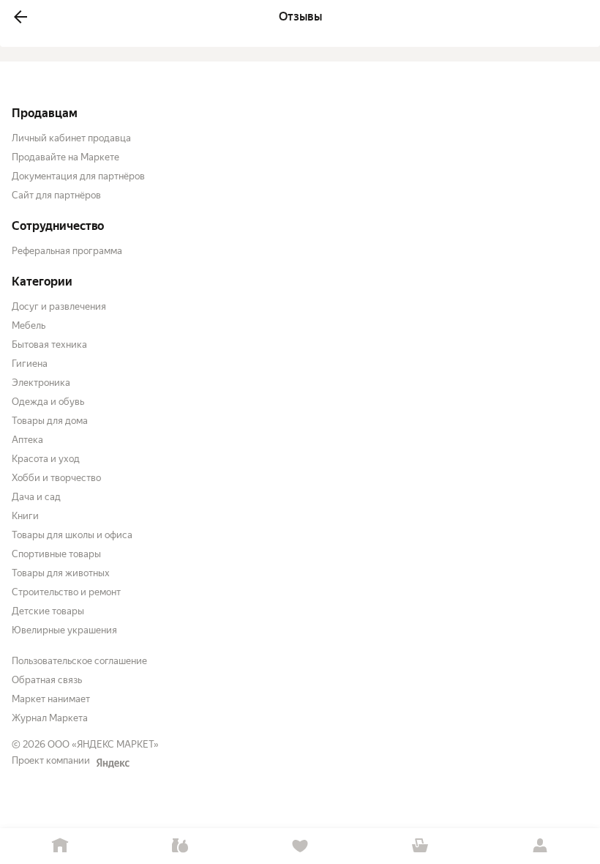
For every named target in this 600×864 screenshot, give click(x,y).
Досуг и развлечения (59, 306)
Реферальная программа (67, 250)
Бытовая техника (49, 344)
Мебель (28, 325)
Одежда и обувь (48, 401)
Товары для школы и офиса (72, 534)
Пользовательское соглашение (79, 660)
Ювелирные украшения (64, 630)
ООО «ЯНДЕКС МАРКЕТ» (103, 744)
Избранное (300, 846)
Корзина (420, 846)
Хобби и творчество (56, 477)
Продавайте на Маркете (65, 157)
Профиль (540, 846)
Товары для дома (50, 420)
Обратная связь (47, 679)
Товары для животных (61, 572)
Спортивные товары (56, 553)
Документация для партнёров (78, 176)
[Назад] (20, 17)
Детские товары (48, 611)
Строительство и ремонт (66, 591)
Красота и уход (46, 458)
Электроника (41, 382)
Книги (25, 515)
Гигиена (30, 363)
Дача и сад (36, 496)
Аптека (27, 439)
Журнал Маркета (50, 717)
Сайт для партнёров (56, 195)
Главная (60, 846)
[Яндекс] (112, 763)
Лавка (180, 846)
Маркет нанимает (51, 698)
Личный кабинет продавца (71, 138)
